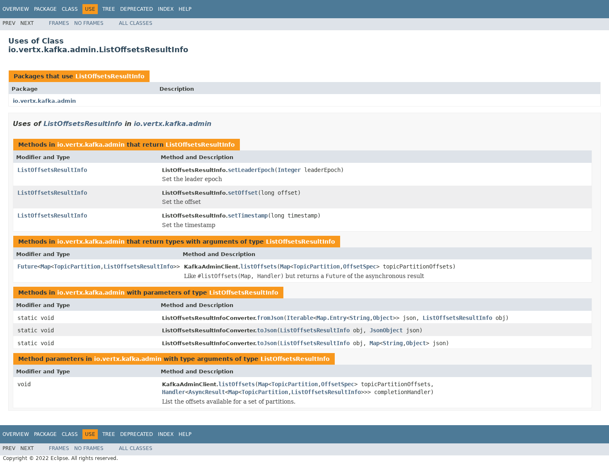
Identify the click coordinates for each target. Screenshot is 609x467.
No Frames (89, 23)
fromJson (270, 318)
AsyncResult (206, 392)
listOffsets (258, 266)
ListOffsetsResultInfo (110, 76)
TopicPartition (77, 266)
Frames (59, 23)
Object (383, 318)
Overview (15, 9)
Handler (173, 392)
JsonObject (386, 330)
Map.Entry (331, 318)
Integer (289, 170)
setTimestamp (248, 215)
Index (166, 9)
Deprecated (136, 9)
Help (185, 9)
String (360, 318)
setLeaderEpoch (251, 170)
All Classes (135, 23)
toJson (267, 330)
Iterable (300, 318)
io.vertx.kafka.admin (44, 101)
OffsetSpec (359, 266)
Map (46, 266)
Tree (108, 9)
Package (45, 9)
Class (70, 9)
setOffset (243, 192)
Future (27, 266)
